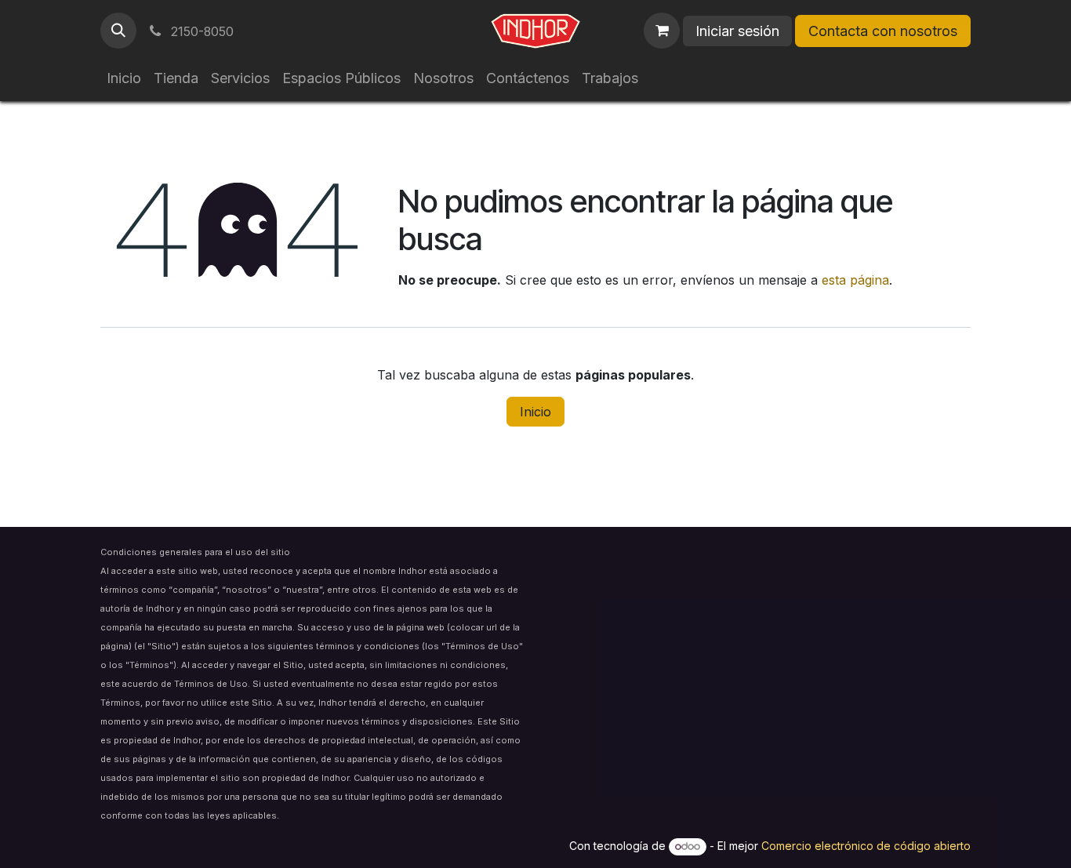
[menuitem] (123, 78)
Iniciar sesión (737, 31)
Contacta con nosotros (882, 31)
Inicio (535, 411)
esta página (855, 280)
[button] (118, 31)
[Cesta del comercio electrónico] (662, 31)
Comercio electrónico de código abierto (866, 845)
